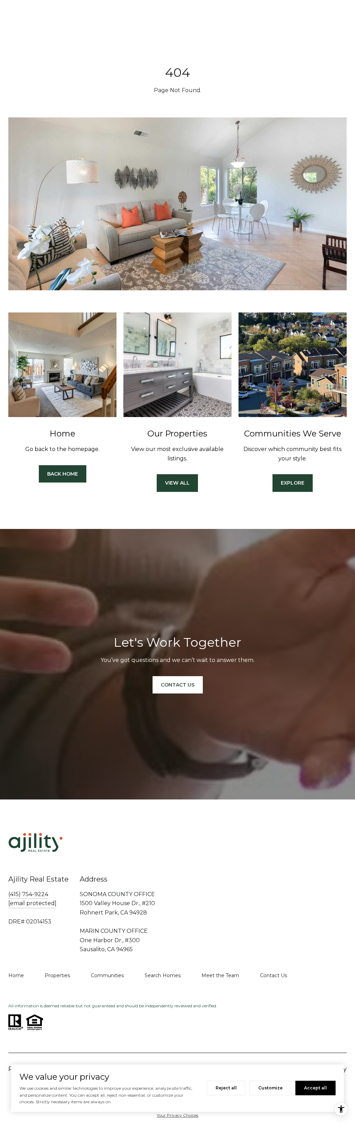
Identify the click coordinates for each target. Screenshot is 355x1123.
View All (177, 483)
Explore (292, 483)
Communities (107, 975)
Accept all (315, 1087)
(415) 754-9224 (28, 894)
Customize (270, 1087)
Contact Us (273, 975)
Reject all (226, 1087)
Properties (57, 975)
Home (16, 975)
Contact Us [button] (177, 685)
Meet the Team (220, 975)
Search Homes (163, 975)
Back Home (62, 474)
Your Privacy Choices (177, 1115)
